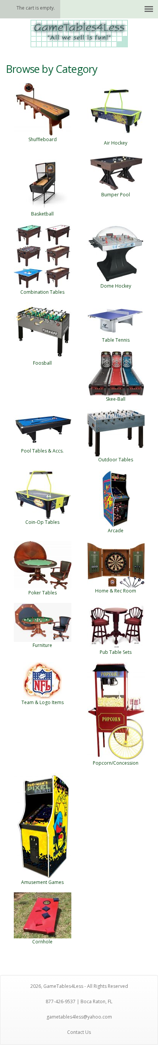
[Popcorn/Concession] (116, 710)
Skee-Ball (115, 399)
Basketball (42, 214)
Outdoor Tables (115, 459)
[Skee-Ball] (116, 372)
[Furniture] (42, 622)
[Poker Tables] (42, 564)
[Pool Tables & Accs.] (42, 428)
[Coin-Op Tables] (42, 494)
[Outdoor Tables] (116, 432)
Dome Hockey (115, 286)
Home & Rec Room (115, 591)
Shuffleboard (42, 139)
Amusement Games (42, 882)
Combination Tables (42, 292)
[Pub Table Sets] (116, 625)
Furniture (42, 645)
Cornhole (42, 941)
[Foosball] (42, 330)
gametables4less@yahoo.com (79, 1017)
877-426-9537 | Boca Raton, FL (79, 1001)
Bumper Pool (115, 194)
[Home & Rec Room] (116, 563)
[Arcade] (116, 498)
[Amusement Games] (42, 825)
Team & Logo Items (42, 702)
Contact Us (79, 1032)
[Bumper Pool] (116, 171)
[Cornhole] (42, 915)
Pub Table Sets (116, 652)
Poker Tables (42, 592)
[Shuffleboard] (42, 108)
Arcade (115, 530)
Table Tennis (116, 340)
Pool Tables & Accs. (42, 451)
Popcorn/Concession (115, 763)
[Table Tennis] (116, 319)
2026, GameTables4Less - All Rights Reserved (79, 986)
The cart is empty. (35, 8)
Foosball (42, 363)
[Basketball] (42, 181)
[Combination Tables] (42, 256)
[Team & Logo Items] (42, 680)
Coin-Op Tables (42, 522)
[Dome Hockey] (116, 253)
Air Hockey (115, 143)
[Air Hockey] (116, 110)
